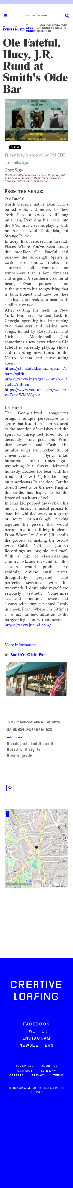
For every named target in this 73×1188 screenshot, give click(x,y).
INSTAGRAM (36, 1038)
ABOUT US (49, 1066)
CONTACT (25, 1070)
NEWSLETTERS (36, 1045)
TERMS (58, 1075)
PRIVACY (38, 1075)
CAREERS (16, 1075)
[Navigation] (4, 16)
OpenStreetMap (49, 886)
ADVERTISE (25, 1066)
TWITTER (37, 1031)
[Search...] (67, 16)
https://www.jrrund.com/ (28, 624)
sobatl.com (14, 737)
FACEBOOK (36, 1024)
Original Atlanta (37, 16)
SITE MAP (48, 1070)
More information (20, 644)
